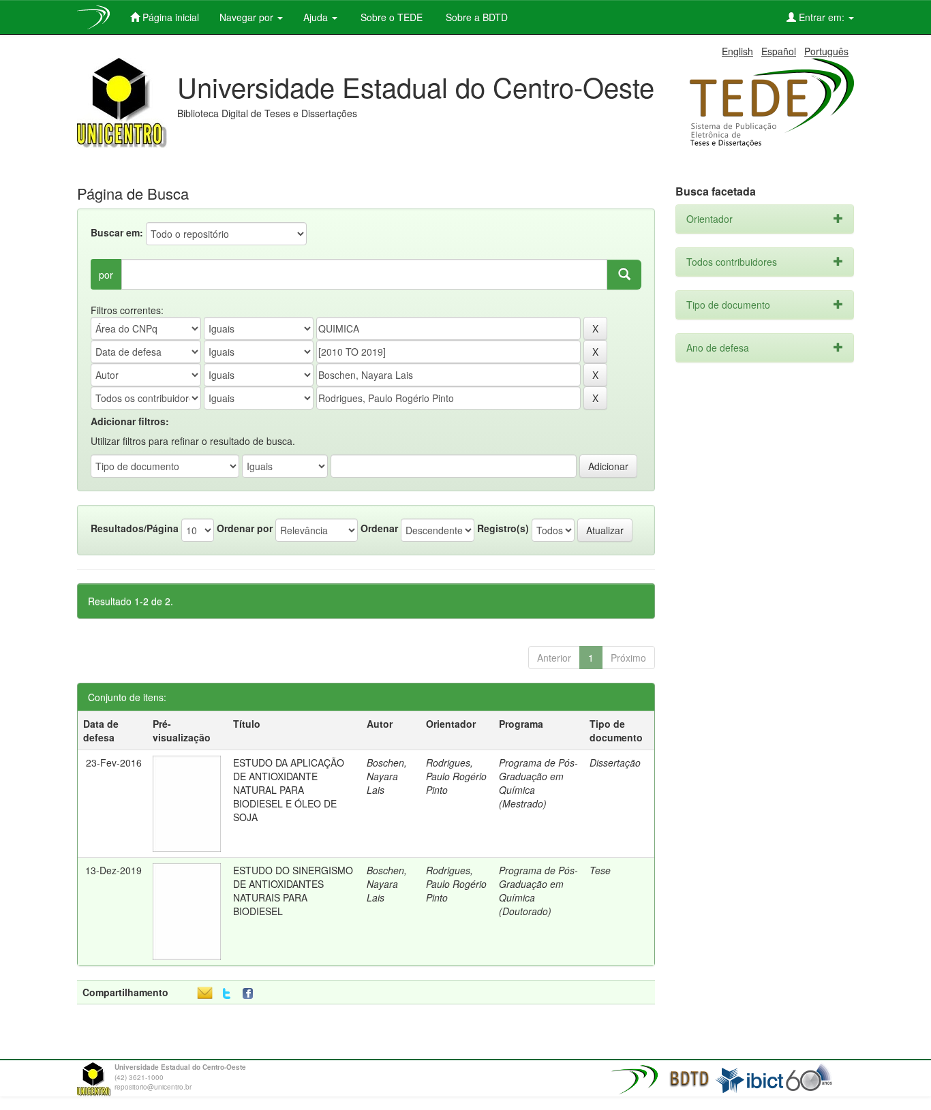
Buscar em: (117, 232)
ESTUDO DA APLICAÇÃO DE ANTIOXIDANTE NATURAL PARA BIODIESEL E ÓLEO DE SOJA (288, 790)
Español (778, 51)
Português (826, 51)
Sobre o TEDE (390, 17)
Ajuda (317, 17)
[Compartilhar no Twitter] (226, 994)
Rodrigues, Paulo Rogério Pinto (456, 776)
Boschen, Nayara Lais (387, 776)
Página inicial (169, 17)
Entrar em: (821, 17)
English (737, 51)
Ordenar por (245, 528)
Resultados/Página (135, 528)
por (106, 274)
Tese (600, 870)
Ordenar (379, 528)
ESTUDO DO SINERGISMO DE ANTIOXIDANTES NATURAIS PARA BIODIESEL (293, 890)
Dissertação (615, 762)
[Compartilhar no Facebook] (250, 994)
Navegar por (247, 17)
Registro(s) (503, 528)
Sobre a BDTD (475, 17)
